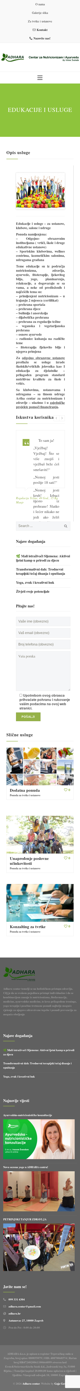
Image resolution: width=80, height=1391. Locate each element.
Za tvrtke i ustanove (40, 21)
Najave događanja (30, 541)
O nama (40, 4)
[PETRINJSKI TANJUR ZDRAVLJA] (39, 1247)
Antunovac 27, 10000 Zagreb (26, 1320)
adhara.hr (15, 1313)
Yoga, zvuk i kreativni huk (35, 582)
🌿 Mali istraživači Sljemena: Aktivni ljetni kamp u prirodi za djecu (43, 558)
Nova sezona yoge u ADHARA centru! (26, 1167)
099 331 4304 (17, 1299)
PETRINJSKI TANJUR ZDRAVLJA (25, 1219)
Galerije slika (40, 13)
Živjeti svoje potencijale (32, 591)
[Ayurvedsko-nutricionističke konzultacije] (39, 1139)
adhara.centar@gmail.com (25, 1306)
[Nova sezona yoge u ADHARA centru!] (39, 1191)
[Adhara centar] (40, 58)
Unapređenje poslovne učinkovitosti (29, 861)
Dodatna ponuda (25, 790)
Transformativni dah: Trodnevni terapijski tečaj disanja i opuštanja (40, 571)
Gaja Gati (60, 1383)
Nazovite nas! (42, 38)
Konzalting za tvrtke (27, 926)
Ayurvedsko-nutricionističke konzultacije (27, 1115)
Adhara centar (31, 1383)
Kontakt (42, 29)
